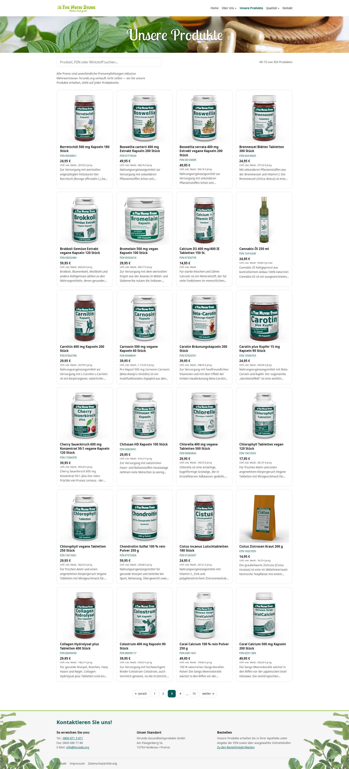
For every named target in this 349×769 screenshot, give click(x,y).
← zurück (141, 693)
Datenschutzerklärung (102, 763)
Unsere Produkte (251, 8)
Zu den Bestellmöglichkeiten (235, 747)
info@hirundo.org (77, 747)
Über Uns (228, 8)
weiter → (208, 693)
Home (215, 8)
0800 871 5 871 (73, 738)
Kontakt (287, 8)
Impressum (77, 763)
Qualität (271, 8)
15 (194, 693)
